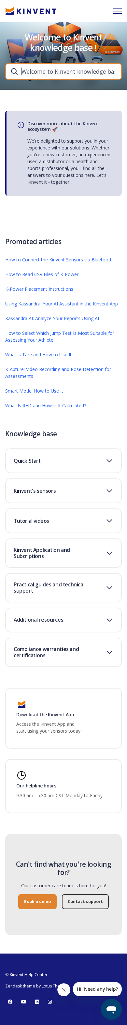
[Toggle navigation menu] (117, 11)
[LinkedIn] (37, 1002)
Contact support (85, 901)
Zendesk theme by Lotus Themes (36, 986)
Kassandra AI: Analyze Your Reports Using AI (52, 318)
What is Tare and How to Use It (38, 354)
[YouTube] (24, 1002)
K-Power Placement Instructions (39, 289)
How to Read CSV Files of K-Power (41, 274)
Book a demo (37, 901)
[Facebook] (10, 1002)
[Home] (31, 11)
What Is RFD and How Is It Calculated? (45, 405)
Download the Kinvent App (45, 715)
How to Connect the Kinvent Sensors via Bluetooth (59, 259)
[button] (63, 461)
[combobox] (63, 71)
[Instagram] (49, 1002)
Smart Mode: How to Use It (34, 391)
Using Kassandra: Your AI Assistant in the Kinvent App (61, 304)
